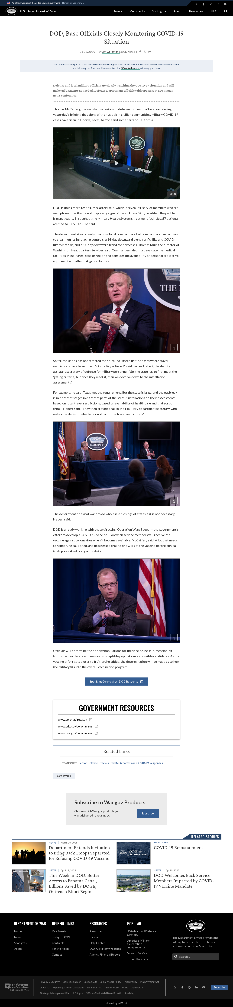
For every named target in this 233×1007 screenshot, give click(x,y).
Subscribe (148, 813)
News (118, 11)
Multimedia (137, 11)
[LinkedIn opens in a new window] (218, 4)
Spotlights (159, 11)
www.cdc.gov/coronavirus (75, 726)
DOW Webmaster (130, 68)
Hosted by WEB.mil (116, 1003)
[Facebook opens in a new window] (203, 4)
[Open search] (226, 11)
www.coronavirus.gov (73, 719)
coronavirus (64, 775)
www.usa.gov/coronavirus (75, 733)
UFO (214, 11)
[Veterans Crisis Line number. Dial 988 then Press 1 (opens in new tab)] (17, 987)
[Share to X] (145, 52)
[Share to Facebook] (140, 52)
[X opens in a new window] (196, 4)
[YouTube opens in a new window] (225, 4)
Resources (196, 11)
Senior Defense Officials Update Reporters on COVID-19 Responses (121, 763)
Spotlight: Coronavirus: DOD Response (114, 681)
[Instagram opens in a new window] (210, 4)
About (178, 11)
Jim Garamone (111, 51)
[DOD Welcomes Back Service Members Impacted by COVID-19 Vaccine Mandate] (167, 880)
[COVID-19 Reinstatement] (167, 852)
